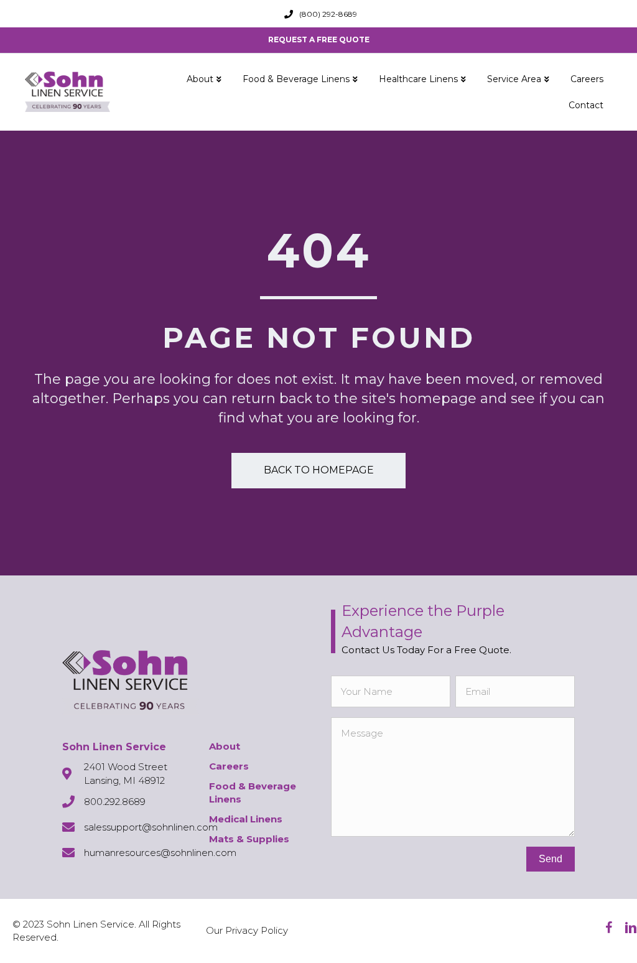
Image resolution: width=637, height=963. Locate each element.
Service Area (514, 79)
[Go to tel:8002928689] (288, 14)
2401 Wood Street (125, 767)
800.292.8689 (115, 801)
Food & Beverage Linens (296, 79)
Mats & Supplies (249, 839)
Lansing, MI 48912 (124, 780)
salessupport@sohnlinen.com (151, 827)
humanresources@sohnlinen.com (160, 852)
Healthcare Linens (418, 79)
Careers (586, 79)
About (200, 79)
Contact (586, 105)
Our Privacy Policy (247, 930)
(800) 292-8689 (328, 14)
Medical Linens (245, 819)
